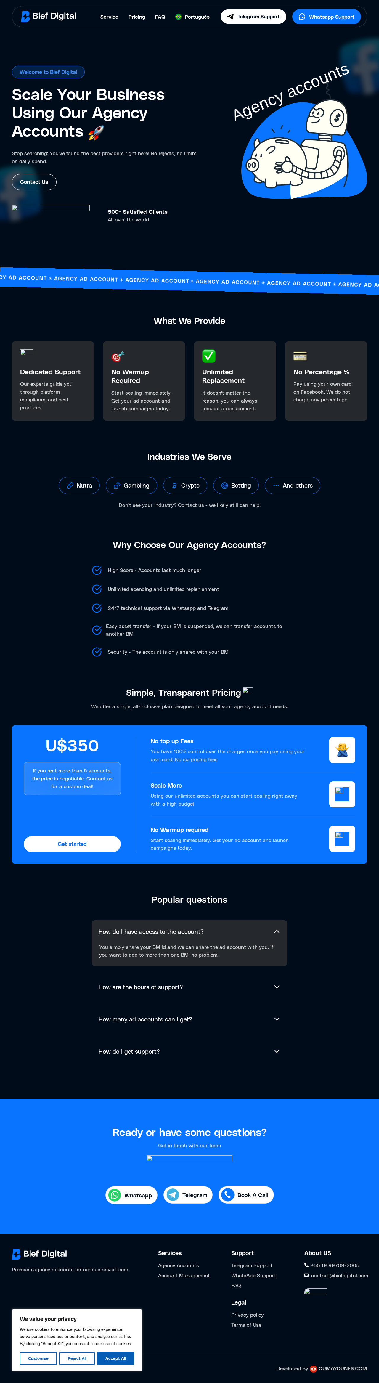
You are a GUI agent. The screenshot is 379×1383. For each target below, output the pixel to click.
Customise (38, 1358)
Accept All (115, 1358)
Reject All (77, 1358)
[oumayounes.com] (313, 1369)
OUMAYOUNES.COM (343, 1368)
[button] (79, 485)
